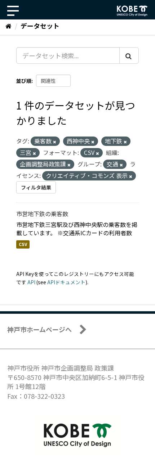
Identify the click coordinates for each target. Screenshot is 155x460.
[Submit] (129, 55)
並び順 (23, 80)
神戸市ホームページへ (39, 329)
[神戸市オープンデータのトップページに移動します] (132, 10)
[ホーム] (8, 25)
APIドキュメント (66, 282)
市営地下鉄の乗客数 (42, 213)
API (31, 282)
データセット (40, 25)
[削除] (54, 141)
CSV (23, 244)
